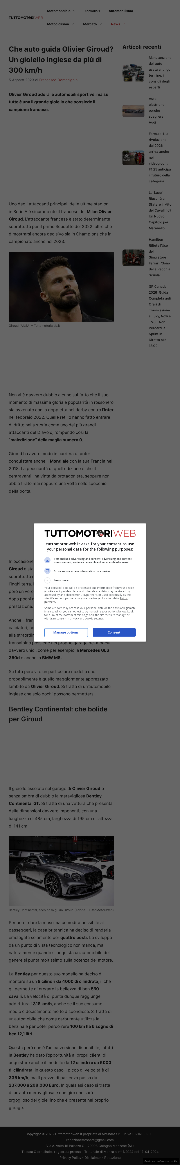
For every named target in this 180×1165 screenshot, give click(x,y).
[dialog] (90, 582)
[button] (90, 580)
